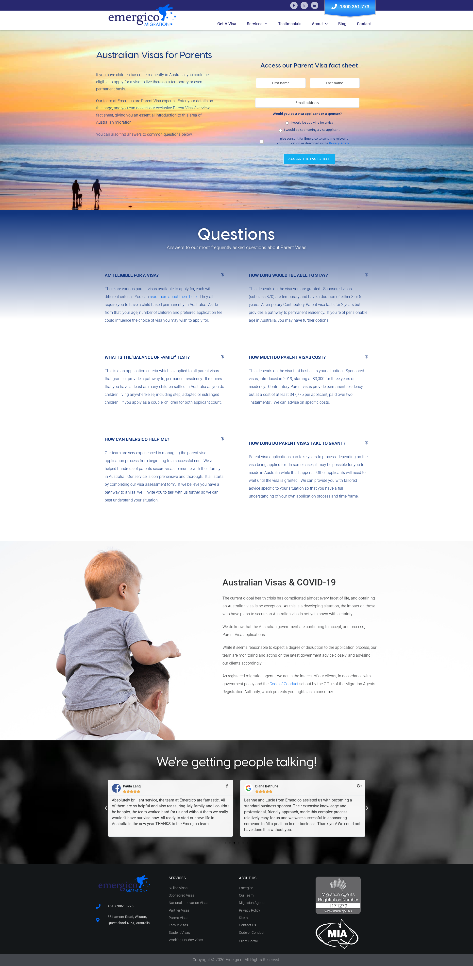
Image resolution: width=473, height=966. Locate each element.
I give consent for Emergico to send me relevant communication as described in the (313, 141)
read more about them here (173, 296)
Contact (364, 23)
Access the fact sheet (309, 159)
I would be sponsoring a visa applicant (312, 129)
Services (255, 23)
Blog (342, 23)
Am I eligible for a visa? (132, 275)
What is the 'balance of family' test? (147, 357)
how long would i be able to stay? (288, 275)
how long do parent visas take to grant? (297, 443)
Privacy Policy (339, 143)
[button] (164, 275)
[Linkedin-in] (314, 5)
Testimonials (289, 23)
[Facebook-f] (294, 5)
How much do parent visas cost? (287, 357)
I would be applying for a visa (312, 122)
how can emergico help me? (137, 439)
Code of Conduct (284, 684)
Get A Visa (226, 23)
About (317, 23)
